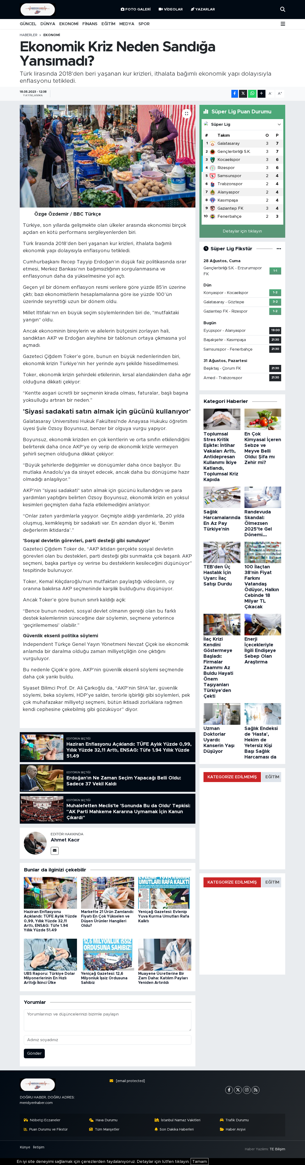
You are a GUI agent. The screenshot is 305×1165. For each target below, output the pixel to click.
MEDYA (126, 24)
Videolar (173, 9)
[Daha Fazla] (261, 94)
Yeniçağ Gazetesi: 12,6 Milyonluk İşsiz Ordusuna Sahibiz (104, 978)
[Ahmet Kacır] (35, 843)
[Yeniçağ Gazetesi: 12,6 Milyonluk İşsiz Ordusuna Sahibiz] (107, 954)
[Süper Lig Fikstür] (279, 249)
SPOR (144, 24)
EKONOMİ (68, 24)
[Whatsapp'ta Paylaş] (252, 94)
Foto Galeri (138, 9)
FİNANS (89, 24)
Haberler (28, 35)
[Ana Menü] (283, 24)
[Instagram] (247, 1090)
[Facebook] (229, 1090)
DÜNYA (48, 24)
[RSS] (255, 1090)
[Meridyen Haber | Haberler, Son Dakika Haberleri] (38, 9)
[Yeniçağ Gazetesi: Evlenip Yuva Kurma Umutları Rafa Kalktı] (164, 892)
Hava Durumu (106, 1120)
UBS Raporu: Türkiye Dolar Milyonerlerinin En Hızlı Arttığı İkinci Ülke (49, 978)
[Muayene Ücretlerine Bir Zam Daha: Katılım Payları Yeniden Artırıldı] (164, 954)
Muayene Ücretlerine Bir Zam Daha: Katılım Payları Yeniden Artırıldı (163, 978)
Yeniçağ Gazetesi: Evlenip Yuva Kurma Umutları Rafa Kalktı (163, 916)
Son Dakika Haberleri (177, 1129)
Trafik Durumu (237, 1120)
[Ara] (282, 9)
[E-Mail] (55, 851)
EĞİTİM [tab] (272, 777)
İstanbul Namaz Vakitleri (180, 1120)
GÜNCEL (28, 24)
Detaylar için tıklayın (242, 231)
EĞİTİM (108, 24)
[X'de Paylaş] (243, 94)
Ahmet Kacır (65, 840)
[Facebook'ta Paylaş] (234, 94)
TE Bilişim (277, 1149)
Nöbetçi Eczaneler (45, 1120)
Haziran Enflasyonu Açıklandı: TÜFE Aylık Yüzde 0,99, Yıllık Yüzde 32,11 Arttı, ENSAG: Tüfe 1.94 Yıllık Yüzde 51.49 (50, 921)
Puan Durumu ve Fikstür (48, 1129)
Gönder (34, 1053)
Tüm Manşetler (107, 1129)
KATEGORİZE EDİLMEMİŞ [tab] (232, 777)
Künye (25, 1147)
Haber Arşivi (235, 1129)
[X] (238, 1090)
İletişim (38, 1147)
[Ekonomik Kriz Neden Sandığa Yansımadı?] (107, 156)
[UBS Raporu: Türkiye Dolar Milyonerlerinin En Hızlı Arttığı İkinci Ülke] (50, 954)
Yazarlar (205, 9)
